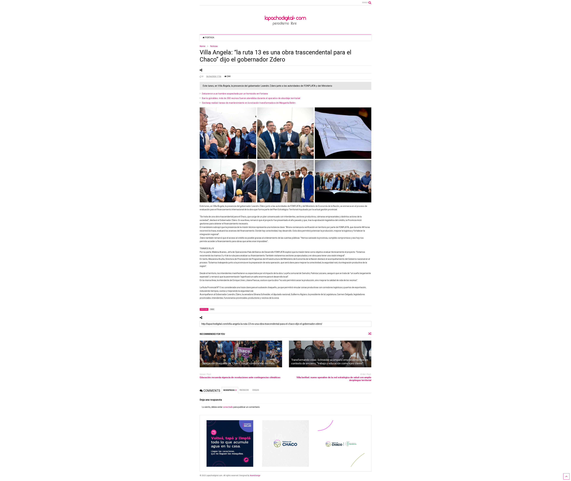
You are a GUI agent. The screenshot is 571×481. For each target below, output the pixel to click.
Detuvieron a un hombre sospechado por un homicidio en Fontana (235, 93)
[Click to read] (241, 354)
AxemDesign (255, 475)
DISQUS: (255, 390)
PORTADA (209, 37)
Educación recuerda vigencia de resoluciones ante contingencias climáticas (240, 377)
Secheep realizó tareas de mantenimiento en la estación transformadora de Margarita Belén (248, 103)
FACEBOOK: (245, 390)
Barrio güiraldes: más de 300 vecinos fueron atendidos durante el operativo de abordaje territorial (251, 98)
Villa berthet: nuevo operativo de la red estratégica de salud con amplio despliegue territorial (334, 379)
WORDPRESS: (229, 390)
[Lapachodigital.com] (285, 29)
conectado (228, 407)
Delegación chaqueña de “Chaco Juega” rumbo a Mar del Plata (238, 363)
